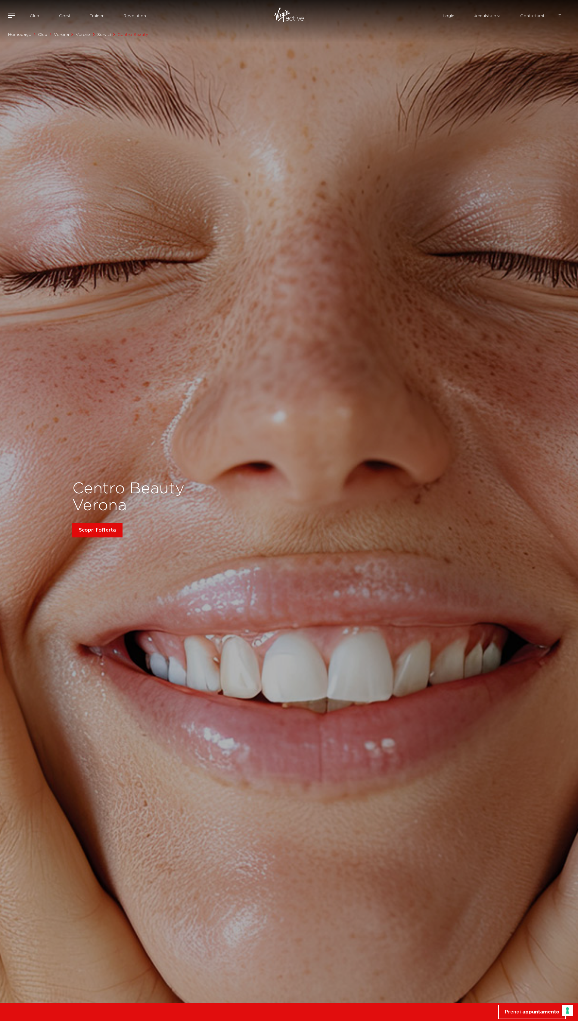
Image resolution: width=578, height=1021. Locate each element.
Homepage (19, 34)
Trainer (97, 15)
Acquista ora (487, 15)
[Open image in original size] (289, 15)
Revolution (134, 15)
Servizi (104, 34)
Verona (61, 34)
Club (34, 15)
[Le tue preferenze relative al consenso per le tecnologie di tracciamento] (567, 1010)
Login (448, 15)
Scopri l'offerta (97, 530)
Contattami (532, 15)
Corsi (64, 15)
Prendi (532, 1012)
